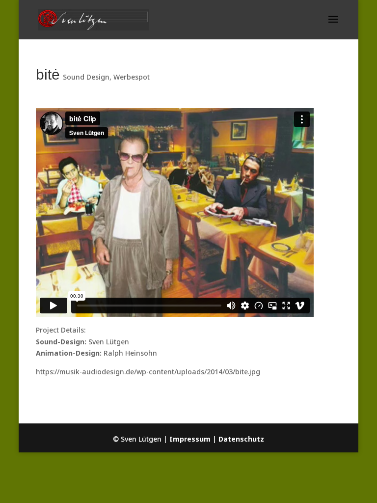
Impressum (190, 439)
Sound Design (86, 77)
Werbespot (131, 77)
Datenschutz (241, 439)
